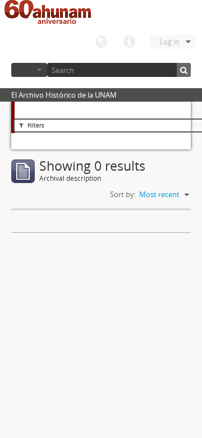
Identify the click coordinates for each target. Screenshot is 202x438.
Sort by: (123, 194)
